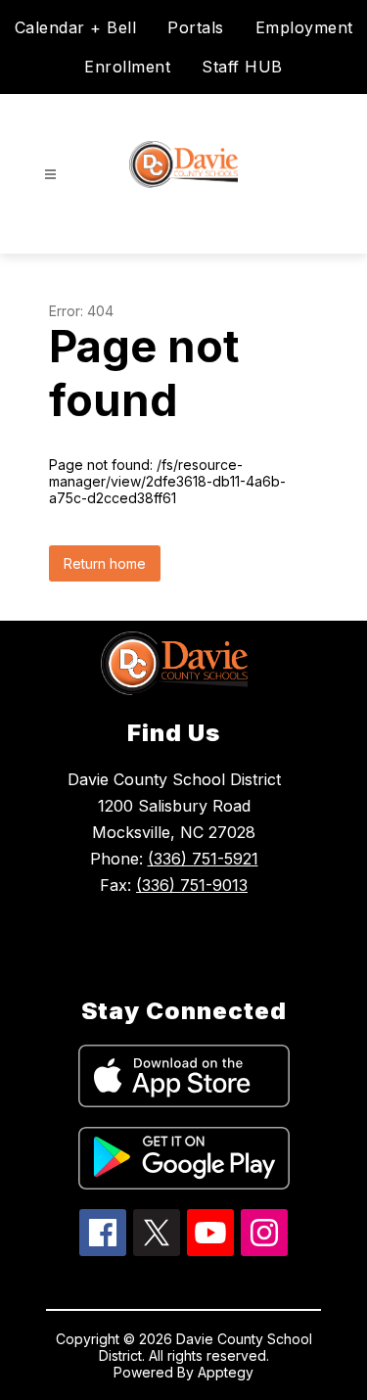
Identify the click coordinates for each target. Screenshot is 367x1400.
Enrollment (127, 66)
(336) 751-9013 (192, 885)
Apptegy (225, 1372)
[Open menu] (50, 174)
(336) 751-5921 (203, 858)
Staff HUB (242, 66)
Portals (195, 27)
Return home (105, 563)
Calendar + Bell (76, 27)
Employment (304, 27)
